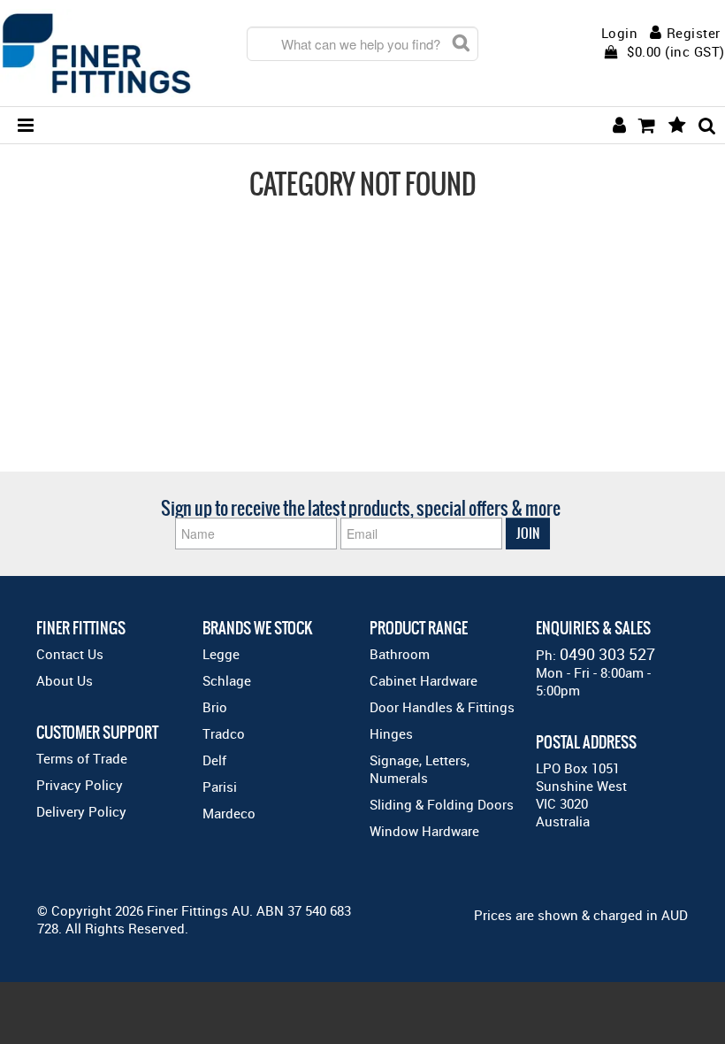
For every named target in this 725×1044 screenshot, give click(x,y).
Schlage (226, 680)
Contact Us (69, 654)
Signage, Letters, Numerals (419, 769)
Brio (214, 707)
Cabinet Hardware (423, 680)
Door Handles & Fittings (442, 707)
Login (619, 33)
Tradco (223, 733)
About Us (64, 680)
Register (694, 33)
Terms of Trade (81, 758)
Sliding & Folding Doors (442, 804)
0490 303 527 (607, 653)
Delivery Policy (81, 811)
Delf (214, 760)
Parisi (219, 786)
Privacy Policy (79, 785)
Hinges (391, 733)
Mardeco (229, 813)
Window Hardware (424, 831)
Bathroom (400, 654)
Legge (221, 654)
